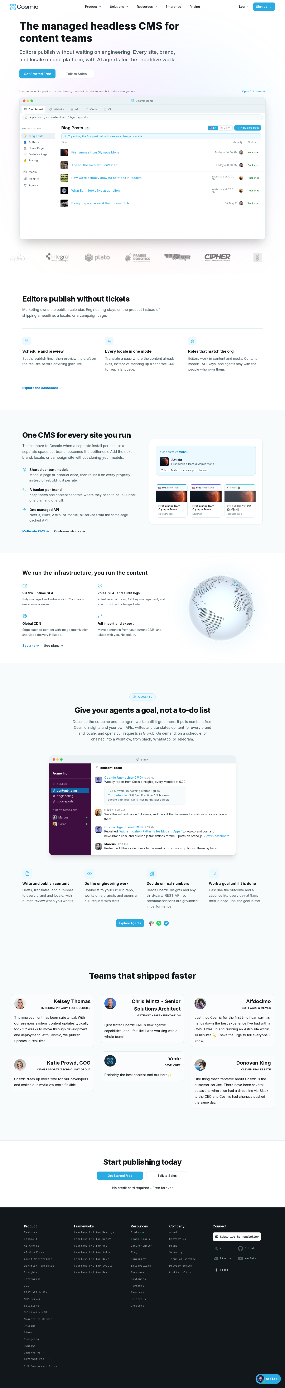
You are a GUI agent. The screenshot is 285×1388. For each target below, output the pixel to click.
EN (212, 127)
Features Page (35, 154)
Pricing (194, 7)
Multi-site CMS (35, 531)
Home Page (33, 148)
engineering (65, 796)
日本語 (225, 127)
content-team (67, 790)
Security (30, 645)
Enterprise (173, 7)
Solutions (117, 7)
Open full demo (254, 91)
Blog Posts (33, 136)
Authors (31, 142)
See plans (53, 645)
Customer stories (69, 531)
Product (91, 7)
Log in (243, 7)
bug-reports (65, 801)
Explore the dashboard (42, 388)
